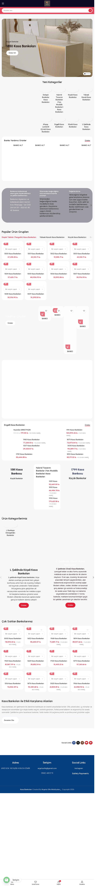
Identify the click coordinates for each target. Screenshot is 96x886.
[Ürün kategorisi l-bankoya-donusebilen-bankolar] (10, 530)
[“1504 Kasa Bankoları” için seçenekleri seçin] (6, 263)
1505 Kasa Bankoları (35, 274)
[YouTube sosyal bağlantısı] (86, 743)
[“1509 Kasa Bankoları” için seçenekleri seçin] (28, 283)
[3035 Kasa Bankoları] (57, 446)
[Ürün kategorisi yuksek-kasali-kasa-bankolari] (86, 94)
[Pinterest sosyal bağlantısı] (90, 743)
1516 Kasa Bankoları (13, 683)
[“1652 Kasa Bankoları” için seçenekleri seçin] (28, 627)
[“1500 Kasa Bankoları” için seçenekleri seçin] (6, 243)
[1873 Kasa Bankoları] (56, 440)
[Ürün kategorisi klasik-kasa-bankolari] (73, 123)
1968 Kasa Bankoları (58, 638)
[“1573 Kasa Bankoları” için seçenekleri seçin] (74, 650)
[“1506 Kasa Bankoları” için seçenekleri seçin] (52, 263)
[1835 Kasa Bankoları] (41, 489)
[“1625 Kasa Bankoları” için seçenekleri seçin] (28, 650)
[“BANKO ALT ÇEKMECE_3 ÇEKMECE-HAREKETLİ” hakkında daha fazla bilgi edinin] (80, 322)
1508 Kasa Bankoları (12, 294)
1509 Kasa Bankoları (35, 294)
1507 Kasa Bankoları (81, 274)
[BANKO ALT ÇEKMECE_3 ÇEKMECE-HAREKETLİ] (75, 152)
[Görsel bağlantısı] (10, 743)
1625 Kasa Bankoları (35, 661)
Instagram (79, 768)
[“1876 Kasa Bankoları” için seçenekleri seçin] (28, 672)
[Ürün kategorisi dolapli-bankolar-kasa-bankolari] (45, 96)
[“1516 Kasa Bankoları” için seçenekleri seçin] (6, 672)
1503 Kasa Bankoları (81, 254)
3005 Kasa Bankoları (12, 638)
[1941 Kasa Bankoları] (56, 430)
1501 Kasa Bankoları (36, 254)
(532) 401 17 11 (47, 773)
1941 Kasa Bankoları (74, 430)
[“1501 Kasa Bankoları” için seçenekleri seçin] (28, 243)
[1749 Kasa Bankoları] (9, 454)
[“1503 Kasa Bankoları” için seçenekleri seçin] (74, 243)
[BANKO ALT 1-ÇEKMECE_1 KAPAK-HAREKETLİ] (8, 149)
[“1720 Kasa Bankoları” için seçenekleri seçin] (52, 650)
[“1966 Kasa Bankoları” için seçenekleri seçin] (74, 672)
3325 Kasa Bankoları (58, 683)
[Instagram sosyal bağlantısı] (82, 743)
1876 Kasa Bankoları (35, 683)
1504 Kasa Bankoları (12, 274)
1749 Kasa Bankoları (24, 454)
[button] (3, 47)
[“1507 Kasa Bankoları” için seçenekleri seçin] (74, 263)
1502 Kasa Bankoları (58, 254)
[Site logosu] (47, 3)
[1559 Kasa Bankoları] (41, 482)
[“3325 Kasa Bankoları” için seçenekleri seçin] (52, 672)
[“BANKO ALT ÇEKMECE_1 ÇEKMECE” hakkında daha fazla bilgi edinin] (55, 310)
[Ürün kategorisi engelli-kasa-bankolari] (59, 123)
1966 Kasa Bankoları (81, 683)
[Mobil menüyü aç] (3, 3)
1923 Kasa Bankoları (12, 661)
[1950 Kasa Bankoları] (41, 499)
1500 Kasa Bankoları (12, 254)
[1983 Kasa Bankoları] (12, 440)
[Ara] (90, 10)
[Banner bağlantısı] (19, 80)
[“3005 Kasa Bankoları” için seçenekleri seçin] (6, 627)
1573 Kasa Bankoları (81, 661)
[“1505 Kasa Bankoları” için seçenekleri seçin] (28, 263)
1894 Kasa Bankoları (81, 638)
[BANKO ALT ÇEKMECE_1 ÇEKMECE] (29, 149)
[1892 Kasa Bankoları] (56, 454)
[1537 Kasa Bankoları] (12, 446)
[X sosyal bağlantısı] (78, 743)
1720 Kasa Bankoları (58, 661)
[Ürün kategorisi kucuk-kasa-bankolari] (73, 93)
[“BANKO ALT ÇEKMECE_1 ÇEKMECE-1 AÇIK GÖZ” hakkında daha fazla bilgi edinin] (67, 347)
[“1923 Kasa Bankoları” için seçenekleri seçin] (6, 650)
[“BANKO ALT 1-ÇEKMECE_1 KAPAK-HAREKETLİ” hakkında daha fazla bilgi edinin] (42, 314)
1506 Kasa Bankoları (58, 274)
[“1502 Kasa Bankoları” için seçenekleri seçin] (52, 243)
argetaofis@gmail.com (47, 768)
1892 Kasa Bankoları (75, 454)
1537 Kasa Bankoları (31, 446)
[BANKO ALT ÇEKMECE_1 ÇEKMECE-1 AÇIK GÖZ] (53, 162)
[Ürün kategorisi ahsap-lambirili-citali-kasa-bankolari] (45, 125)
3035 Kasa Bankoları (75, 446)
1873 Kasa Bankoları (75, 440)
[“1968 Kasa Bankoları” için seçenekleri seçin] (52, 627)
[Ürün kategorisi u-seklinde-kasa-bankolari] (86, 124)
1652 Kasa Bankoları (35, 638)
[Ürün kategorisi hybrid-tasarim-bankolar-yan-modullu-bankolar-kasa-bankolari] (59, 100)
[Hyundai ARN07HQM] (8, 433)
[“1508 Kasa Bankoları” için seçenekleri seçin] (6, 283)
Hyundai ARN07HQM (22, 430)
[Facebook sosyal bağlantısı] (74, 743)
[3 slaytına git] (89, 73)
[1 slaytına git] (84, 73)
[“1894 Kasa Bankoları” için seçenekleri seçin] (74, 627)
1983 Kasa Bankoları (31, 440)
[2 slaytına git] (87, 73)
